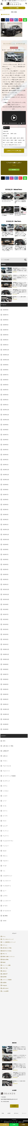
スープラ (5, 815)
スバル (4, 805)
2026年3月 (5, 334)
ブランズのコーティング (7, 939)
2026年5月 (5, 324)
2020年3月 (5, 694)
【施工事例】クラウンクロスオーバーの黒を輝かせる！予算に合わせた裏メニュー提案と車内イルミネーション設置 (19, 291)
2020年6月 (5, 679)
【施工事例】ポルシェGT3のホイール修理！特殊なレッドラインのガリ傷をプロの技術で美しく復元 (19, 269)
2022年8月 (5, 549)
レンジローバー (7, 900)
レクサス (5, 895)
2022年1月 (5, 584)
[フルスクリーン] (24, 123)
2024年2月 (5, 459)
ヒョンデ (5, 825)
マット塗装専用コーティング (8, 942)
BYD (4, 741)
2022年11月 (6, 534)
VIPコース (4, 953)
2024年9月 (5, 424)
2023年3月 (5, 514)
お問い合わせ (5, 988)
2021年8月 (5, 609)
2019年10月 (6, 719)
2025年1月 (5, 404)
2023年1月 (5, 524)
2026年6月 (5, 319)
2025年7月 (5, 374)
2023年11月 (6, 474)
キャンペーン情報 (14, 7)
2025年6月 (5, 379)
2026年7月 (5, 314)
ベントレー (6, 845)
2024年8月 (5, 429)
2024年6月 (5, 439)
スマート (5, 810)
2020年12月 (6, 649)
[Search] (25, 260)
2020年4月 (5, 689)
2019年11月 (6, 714)
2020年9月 (5, 664)
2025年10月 (6, 359)
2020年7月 (5, 674)
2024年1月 (5, 464)
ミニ (4, 870)
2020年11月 (6, 654)
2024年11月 (6, 414)
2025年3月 (5, 394)
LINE (14, 1124)
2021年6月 (5, 619)
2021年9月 (5, 604)
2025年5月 (5, 384)
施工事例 (5, 915)
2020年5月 (5, 684)
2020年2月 (5, 699)
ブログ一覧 (4, 968)
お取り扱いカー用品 (8, 746)
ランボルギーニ (7, 885)
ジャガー (5, 795)
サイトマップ (24, 1113)
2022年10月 (6, 539)
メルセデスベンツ (7, 875)
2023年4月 (5, 509)
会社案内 (4, 982)
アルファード (6, 770)
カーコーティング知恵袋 (9, 775)
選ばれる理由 (5, 959)
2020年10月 (6, 659)
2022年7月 (5, 554)
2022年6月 (5, 559)
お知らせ (5, 756)
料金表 (3, 962)
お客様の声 (6, 751)
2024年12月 (6, 409)
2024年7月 (5, 434)
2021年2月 (5, 639)
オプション (4, 945)
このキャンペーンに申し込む (14, 150)
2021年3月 (5, 634)
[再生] (4, 123)
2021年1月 (5, 644)
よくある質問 (5, 991)
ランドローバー (7, 880)
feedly (14, 169)
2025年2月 (5, 399)
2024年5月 (5, 444)
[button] (14, 118)
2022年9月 (5, 544)
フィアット (6, 830)
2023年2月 (5, 519)
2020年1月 (5, 704)
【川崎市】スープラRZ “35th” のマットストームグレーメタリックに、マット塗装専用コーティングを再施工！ (19, 277)
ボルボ (4, 850)
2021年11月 (6, 594)
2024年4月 (5, 449)
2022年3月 (5, 574)
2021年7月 (5, 614)
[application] (14, 118)
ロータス (5, 905)
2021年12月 (6, 589)
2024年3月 (5, 454)
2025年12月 (6, 349)
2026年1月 (5, 344)
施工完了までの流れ (6, 950)
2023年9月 (5, 484)
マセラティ (6, 860)
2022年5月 (5, 564)
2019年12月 (6, 709)
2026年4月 (5, 329)
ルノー (4, 890)
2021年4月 (5, 629)
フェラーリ (6, 835)
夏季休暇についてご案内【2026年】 (19, 297)
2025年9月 (5, 364)
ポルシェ (5, 855)
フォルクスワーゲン (8, 840)
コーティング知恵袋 (6, 979)
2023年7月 (5, 494)
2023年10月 (6, 479)
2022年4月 (5, 569)
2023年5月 (5, 504)
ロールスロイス (7, 910)
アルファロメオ (7, 766)
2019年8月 (5, 729)
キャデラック (6, 780)
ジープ (4, 800)
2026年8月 (5, 309)
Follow (14, 165)
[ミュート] (21, 123)
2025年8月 (5, 369)
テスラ (4, 820)
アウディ (5, 761)
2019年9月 (5, 724)
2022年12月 (6, 529)
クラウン (5, 785)
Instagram (4, 985)
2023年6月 (5, 499)
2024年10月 (6, 419)
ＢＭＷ (4, 920)
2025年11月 (6, 354)
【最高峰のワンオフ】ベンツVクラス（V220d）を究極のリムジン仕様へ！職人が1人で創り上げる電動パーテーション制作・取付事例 (19, 284)
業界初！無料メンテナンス (8, 956)
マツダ (4, 865)
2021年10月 (6, 599)
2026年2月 (5, 339)
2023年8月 (5, 489)
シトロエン (6, 790)
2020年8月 (5, 669)
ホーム (3, 936)
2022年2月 (5, 579)
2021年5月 (5, 624)
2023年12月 (6, 469)
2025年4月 (5, 389)
